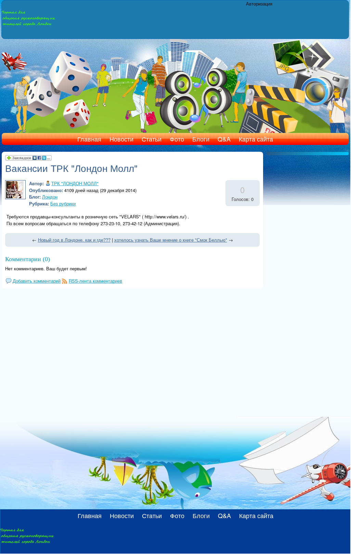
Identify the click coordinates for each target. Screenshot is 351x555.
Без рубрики (63, 203)
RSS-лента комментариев (95, 281)
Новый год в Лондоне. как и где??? (74, 239)
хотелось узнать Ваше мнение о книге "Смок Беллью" (170, 239)
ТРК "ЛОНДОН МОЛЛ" (75, 183)
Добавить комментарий (37, 281)
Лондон (49, 196)
